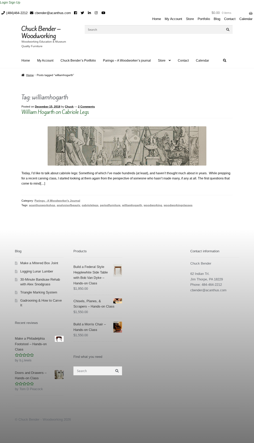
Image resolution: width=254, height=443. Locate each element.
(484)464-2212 (17, 13)
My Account (173, 19)
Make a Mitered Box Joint (39, 263)
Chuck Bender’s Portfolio (78, 60)
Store (190, 19)
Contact (230, 19)
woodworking (153, 205)
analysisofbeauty (68, 205)
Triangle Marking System (38, 292)
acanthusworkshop (42, 205)
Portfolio (204, 19)
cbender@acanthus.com (53, 13)
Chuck (69, 106)
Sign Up (14, 2)
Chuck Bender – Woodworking (40, 32)
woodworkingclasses (178, 205)
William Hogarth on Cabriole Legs (55, 112)
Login (4, 2)
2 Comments (86, 106)
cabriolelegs (90, 205)
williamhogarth (132, 205)
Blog (217, 19)
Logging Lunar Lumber (36, 271)
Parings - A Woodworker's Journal (57, 200)
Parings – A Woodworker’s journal (127, 60)
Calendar (246, 19)
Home (156, 19)
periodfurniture (110, 205)
